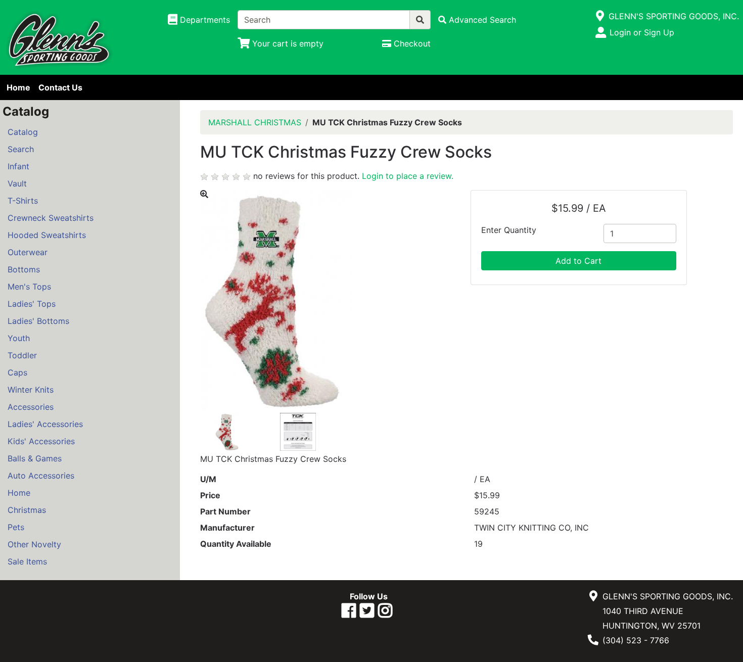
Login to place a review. (407, 176)
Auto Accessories (41, 475)
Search (21, 149)
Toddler (22, 355)
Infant (18, 166)
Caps (17, 372)
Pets (16, 527)
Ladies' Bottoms (38, 321)
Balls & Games (35, 458)
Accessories (31, 407)
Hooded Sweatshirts (47, 235)
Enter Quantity (508, 230)
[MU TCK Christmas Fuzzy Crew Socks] (228, 431)
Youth (19, 338)
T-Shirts (23, 201)
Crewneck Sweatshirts (51, 218)
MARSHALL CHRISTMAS (254, 122)
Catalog (23, 132)
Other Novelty (34, 544)
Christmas (27, 510)
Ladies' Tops (32, 304)
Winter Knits (31, 390)
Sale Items (27, 561)
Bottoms (24, 269)
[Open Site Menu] (600, 16)
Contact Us (60, 87)
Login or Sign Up (642, 32)
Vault (17, 183)
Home (18, 87)
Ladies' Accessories (45, 424)
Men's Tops (29, 286)
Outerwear (28, 252)
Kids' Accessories (41, 441)
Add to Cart (578, 261)
